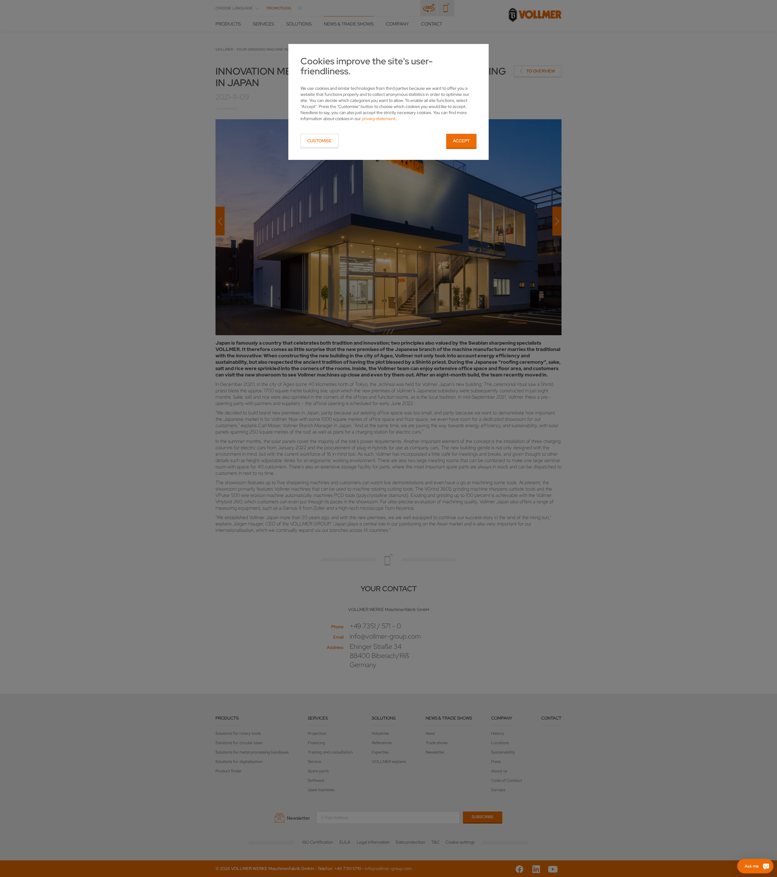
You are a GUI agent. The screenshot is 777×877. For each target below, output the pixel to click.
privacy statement (378, 118)
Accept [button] (461, 140)
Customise (319, 140)
